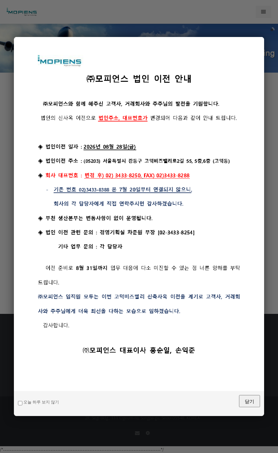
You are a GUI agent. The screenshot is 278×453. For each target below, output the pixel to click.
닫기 (249, 401)
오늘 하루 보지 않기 (40, 402)
